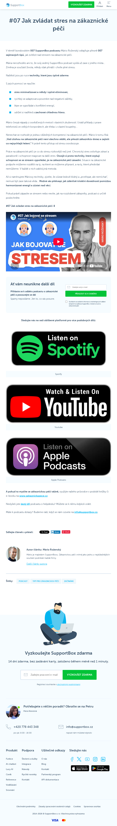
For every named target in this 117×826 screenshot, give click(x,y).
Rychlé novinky (29, 774)
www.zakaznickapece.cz (33, 496)
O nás (44, 759)
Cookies (77, 806)
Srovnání (10, 790)
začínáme (69, 581)
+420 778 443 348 (26, 726)
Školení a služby (29, 759)
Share (57, 532)
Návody (25, 769)
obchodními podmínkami (68, 684)
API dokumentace (50, 780)
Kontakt (25, 780)
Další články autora (37, 564)
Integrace (26, 764)
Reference (11, 780)
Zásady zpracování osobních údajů (54, 806)
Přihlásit (99, 6)
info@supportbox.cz (85, 512)
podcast (23, 581)
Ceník (8, 774)
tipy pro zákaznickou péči (46, 581)
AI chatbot (11, 764)
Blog (43, 764)
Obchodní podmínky (25, 806)
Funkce (9, 759)
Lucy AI (9, 769)
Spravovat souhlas (92, 806)
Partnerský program (51, 774)
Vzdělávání (11, 785)
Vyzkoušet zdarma (81, 4)
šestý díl (25, 504)
